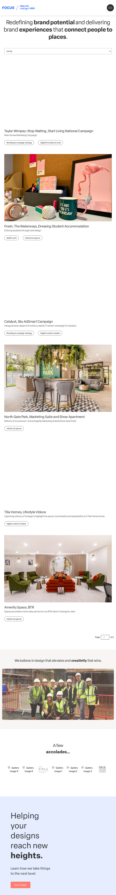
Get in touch (20, 884)
